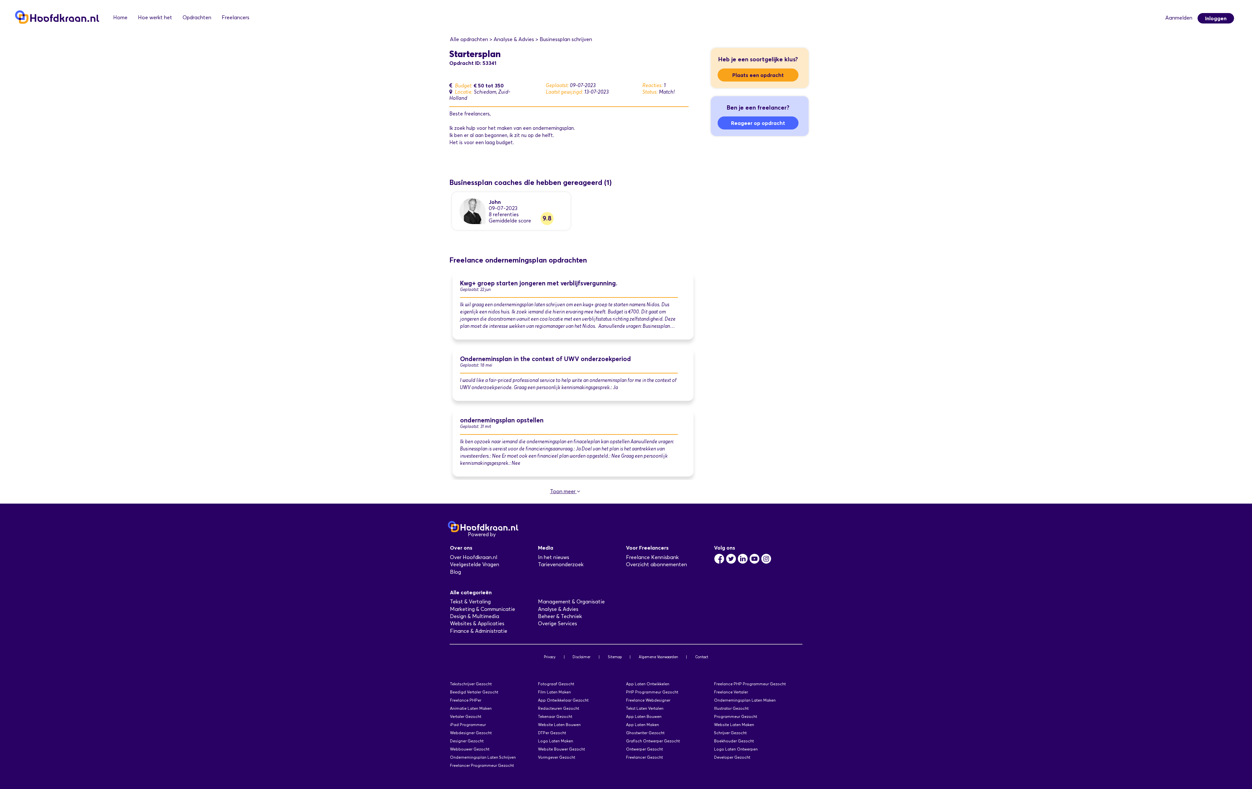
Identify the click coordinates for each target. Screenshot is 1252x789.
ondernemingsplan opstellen (502, 420)
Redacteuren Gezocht (558, 708)
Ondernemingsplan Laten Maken (745, 700)
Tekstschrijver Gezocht (471, 683)
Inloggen (1216, 18)
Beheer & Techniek (560, 616)
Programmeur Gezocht (735, 716)
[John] (472, 210)
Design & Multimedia (474, 616)
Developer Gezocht (732, 757)
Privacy (550, 657)
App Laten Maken (642, 724)
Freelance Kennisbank (652, 557)
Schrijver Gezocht (730, 732)
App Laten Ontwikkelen (647, 683)
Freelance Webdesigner (648, 700)
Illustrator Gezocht (731, 708)
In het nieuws (553, 557)
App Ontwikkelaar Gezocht (563, 700)
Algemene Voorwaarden (658, 657)
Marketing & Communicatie (482, 609)
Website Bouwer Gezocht (561, 749)
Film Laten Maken (554, 692)
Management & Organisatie (571, 602)
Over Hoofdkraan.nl (473, 557)
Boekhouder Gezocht (734, 740)
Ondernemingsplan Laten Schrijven (483, 757)
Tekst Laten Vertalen (644, 708)
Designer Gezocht (467, 740)
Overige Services (557, 623)
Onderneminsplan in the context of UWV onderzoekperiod (545, 359)
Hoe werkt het (155, 17)
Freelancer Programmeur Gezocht (482, 765)
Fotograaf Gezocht (556, 683)
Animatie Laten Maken (471, 708)
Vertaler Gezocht (465, 716)
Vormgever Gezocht (556, 757)
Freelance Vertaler (731, 692)
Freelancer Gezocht (644, 757)
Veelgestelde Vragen (474, 564)
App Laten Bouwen (644, 716)
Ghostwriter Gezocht (645, 732)
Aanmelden (1178, 18)
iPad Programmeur (468, 724)
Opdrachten (197, 17)
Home (120, 17)
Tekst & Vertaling (470, 602)
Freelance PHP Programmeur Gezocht (750, 683)
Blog (455, 572)
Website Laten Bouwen (559, 724)
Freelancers (235, 17)
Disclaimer (581, 657)
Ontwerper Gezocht (644, 749)
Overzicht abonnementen (656, 564)
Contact (701, 657)
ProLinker (508, 534)
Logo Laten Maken (555, 740)
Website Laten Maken (734, 724)
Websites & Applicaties (477, 623)
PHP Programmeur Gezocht (652, 692)
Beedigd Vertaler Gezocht (474, 692)
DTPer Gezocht (552, 732)
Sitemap (615, 657)
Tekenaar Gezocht (555, 716)
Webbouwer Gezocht (469, 749)
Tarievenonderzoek (561, 564)
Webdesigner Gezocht (471, 732)
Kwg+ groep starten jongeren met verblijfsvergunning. (539, 283)
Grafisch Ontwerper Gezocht (653, 740)
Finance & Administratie (478, 631)
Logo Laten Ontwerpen (736, 749)
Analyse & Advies (558, 609)
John (495, 202)
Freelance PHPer (465, 700)
